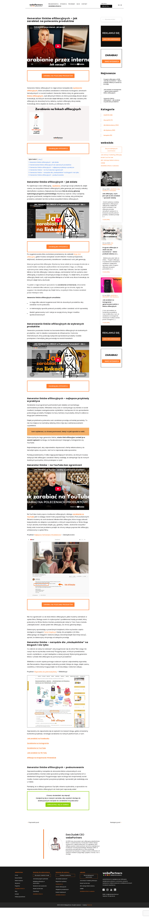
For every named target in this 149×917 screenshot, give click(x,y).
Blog (78, 4)
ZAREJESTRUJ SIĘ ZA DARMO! (58, 804)
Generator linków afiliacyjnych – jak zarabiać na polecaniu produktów (112, 100)
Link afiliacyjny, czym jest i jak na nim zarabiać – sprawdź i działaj (111, 196)
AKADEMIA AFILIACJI (20, 888)
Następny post (115, 822)
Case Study (36, 891)
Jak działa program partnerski (40, 879)
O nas (16, 875)
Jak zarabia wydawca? (61, 879)
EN (119, 5)
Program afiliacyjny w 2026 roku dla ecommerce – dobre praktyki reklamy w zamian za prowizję (112, 81)
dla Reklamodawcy (109, 125)
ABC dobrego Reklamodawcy (110, 160)
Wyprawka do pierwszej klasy (45, 672)
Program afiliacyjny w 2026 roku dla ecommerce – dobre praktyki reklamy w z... (110, 251)
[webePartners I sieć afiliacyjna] (36, 5)
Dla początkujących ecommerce (111, 150)
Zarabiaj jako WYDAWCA (58, 148)
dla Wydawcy (108, 130)
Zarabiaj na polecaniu (65, 875)
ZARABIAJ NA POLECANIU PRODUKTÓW (58, 76)
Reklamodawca (53, 4)
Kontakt (84, 4)
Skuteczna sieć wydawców (40, 886)
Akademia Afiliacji (54, 6)
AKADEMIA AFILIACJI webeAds (110, 166)
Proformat (89, 905)
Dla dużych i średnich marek (42, 875)
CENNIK (103, 163)
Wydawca (63, 4)
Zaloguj (104, 3)
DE (121, 5)
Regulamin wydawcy (61, 881)
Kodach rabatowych (61, 892)
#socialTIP (107, 120)
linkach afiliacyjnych (61, 885)
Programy (71, 4)
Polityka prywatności (20, 896)
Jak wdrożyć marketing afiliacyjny (111, 155)
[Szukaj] (103, 19)
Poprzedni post (33, 822)
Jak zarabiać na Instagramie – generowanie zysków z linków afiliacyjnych (112, 91)
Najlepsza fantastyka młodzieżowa (47, 535)
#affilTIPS (107, 115)
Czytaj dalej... (106, 219)
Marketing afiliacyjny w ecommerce (39, 882)
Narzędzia (107, 135)
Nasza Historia (18, 878)
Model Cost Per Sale (107, 157)
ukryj (39, 159)
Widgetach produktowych (62, 889)
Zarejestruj (105, 6)
